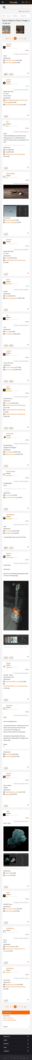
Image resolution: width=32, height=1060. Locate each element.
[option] (9, 30)
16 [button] (21, 31)
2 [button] (4, 31)
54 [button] (19, 35)
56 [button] (21, 35)
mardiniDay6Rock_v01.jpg (12, 792)
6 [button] (9, 31)
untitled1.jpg (8, 946)
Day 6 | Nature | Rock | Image (24, 16)
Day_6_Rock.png (9, 452)
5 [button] (8, 31)
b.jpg (6, 152)
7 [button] (10, 31)
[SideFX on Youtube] (24, 1058)
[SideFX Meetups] (17, 1058)
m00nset (8, 351)
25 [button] (5, 33)
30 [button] (11, 33)
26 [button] (6, 33)
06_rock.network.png (11, 497)
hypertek (8, 44)
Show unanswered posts (9, 1020)
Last (25, 38)
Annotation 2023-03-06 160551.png (15, 409)
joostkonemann (10, 471)
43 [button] (27, 33)
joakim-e (8, 79)
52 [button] (16, 35)
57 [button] (22, 35)
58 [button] (24, 35)
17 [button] (22, 31)
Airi (7, 315)
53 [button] (17, 35)
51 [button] (15, 35)
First (7, 38)
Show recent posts (8, 1018)
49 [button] (13, 35)
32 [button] (14, 33)
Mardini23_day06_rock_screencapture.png (15, 686)
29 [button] (10, 33)
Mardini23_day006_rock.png (13, 681)
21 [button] (27, 31)
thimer (8, 279)
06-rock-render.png (10, 367)
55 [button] (20, 35)
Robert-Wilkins (10, 173)
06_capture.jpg (9, 756)
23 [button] (3, 33)
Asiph (7, 892)
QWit (7, 811)
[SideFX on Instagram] (11, 1058)
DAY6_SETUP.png (10, 62)
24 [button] (4, 33)
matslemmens (10, 928)
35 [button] (17, 33)
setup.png (7, 875)
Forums (9, 16)
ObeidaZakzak (10, 514)
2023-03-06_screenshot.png (13, 104)
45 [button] (8, 35)
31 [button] (13, 33)
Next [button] (3, 29)
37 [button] (20, 33)
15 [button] (20, 31)
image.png (8, 794)
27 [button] (8, 33)
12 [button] (16, 31)
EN (24, 2)
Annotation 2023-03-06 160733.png (15, 405)
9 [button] (13, 31)
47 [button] (10, 35)
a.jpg (6, 149)
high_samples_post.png (11, 984)
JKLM (7, 386)
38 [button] (21, 33)
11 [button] (15, 31)
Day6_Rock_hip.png (10, 222)
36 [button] (19, 33)
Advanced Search (25, 11)
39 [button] (22, 33)
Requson (8, 553)
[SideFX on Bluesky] (14, 1058)
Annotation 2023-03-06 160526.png (15, 414)
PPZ (7, 122)
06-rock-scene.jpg (10, 369)
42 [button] (26, 33)
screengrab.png (9, 533)
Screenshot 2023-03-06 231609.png (15, 986)
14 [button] (19, 31)
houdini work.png (9, 911)
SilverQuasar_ (10, 968)
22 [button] (29, 31)
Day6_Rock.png (9, 220)
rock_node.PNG (9, 334)
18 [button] (24, 31)
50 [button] (14, 35)
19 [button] (25, 31)
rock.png (7, 258)
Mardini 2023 (16, 16)
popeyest (8, 239)
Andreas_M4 (9, 433)
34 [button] (16, 33)
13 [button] (17, 31)
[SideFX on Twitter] (8, 1058)
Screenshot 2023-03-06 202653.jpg (15, 154)
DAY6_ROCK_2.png (10, 60)
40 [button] (24, 33)
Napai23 (8, 773)
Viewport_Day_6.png (10, 454)
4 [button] (6, 31)
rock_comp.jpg (9, 531)
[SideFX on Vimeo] (20, 1058)
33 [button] (15, 33)
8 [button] (11, 31)
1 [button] (3, 31)
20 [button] (26, 31)
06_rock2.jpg (8, 754)
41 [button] (25, 33)
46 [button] (9, 35)
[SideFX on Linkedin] (27, 1058)
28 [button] (9, 33)
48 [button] (11, 35)
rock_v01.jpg (8, 403)
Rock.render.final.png (11, 908)
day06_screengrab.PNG (11, 298)
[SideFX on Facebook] (5, 1058)
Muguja (8, 663)
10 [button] (14, 31)
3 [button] (5, 31)
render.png (8, 873)
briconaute (9, 705)
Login (28, 2)
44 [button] (29, 33)
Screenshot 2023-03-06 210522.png (15, 260)
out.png (7, 296)
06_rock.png (8, 495)
